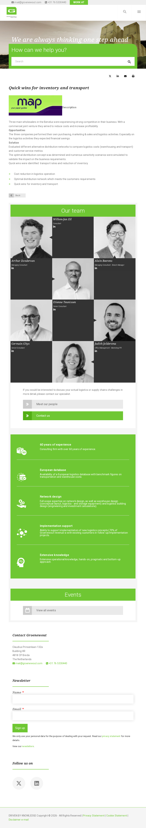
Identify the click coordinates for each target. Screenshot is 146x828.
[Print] (133, 75)
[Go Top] (139, 820)
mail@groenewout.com (27, 2)
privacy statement (111, 736)
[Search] (125, 12)
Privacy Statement (94, 815)
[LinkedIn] (54, 226)
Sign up (20, 728)
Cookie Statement (116, 815)
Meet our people (46, 404)
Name (18, 692)
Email (18, 709)
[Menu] (139, 12)
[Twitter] (18, 783)
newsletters (28, 746)
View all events (46, 610)
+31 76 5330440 (56, 2)
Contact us (43, 415)
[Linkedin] (36, 783)
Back (17, 195)
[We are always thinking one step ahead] (11, 12)
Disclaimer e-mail (19, 819)
